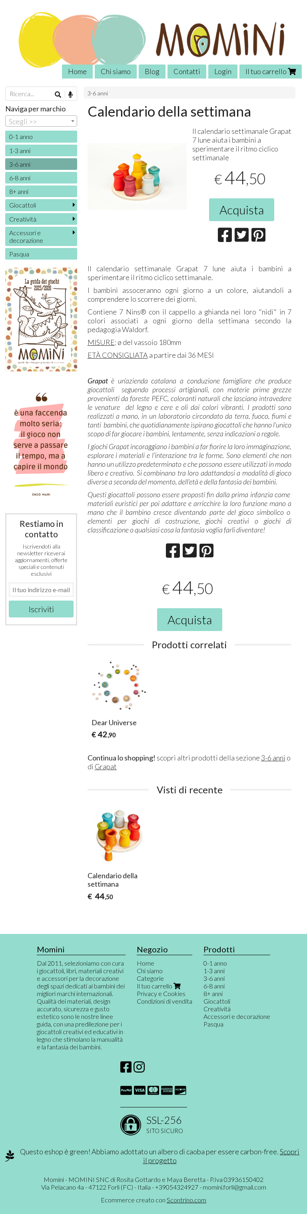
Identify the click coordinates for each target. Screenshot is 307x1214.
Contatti (186, 71)
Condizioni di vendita (164, 1001)
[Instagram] (139, 1069)
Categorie (150, 978)
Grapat (106, 766)
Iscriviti (41, 609)
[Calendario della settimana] (137, 193)
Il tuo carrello (266, 71)
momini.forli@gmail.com (234, 1187)
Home (77, 71)
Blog (152, 71)
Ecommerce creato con (153, 1200)
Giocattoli (22, 205)
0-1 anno (21, 136)
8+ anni (18, 191)
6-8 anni (19, 177)
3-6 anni (98, 93)
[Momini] (153, 39)
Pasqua (19, 254)
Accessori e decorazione (26, 236)
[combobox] (41, 121)
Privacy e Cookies (161, 993)
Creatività (22, 219)
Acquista (241, 209)
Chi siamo (116, 71)
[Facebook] (126, 1069)
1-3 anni (19, 150)
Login (222, 71)
